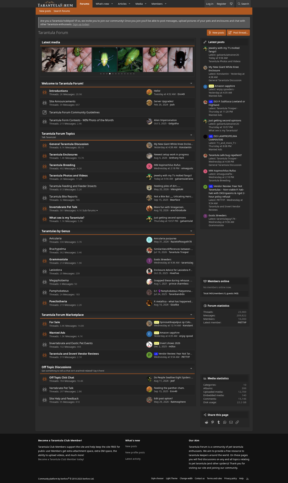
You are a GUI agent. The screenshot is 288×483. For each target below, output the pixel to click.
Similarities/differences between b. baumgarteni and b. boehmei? (191, 248)
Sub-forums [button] (89, 210)
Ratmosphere (178, 401)
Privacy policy (230, 478)
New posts (45, 10)
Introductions (58, 91)
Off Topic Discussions (56, 367)
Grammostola (58, 259)
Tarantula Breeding (62, 165)
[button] (112, 4)
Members (157, 3)
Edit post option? (163, 398)
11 (131, 73)
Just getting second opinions (170, 217)
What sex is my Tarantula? (66, 218)
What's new (102, 3)
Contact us (200, 478)
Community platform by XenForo (66, 478)
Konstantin (185, 147)
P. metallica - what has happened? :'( (174, 301)
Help (241, 478)
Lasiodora (55, 270)
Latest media (51, 42)
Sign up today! (81, 24)
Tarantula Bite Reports (63, 196)
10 (127, 73)
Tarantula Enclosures (63, 154)
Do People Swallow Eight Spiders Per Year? (177, 377)
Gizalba (174, 304)
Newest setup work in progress (171, 154)
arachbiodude (178, 210)
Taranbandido (176, 294)
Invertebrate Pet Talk (63, 207)
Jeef (172, 380)
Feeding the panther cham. (169, 388)
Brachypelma (57, 249)
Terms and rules (214, 478)
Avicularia (55, 238)
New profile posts (135, 452)
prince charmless (178, 283)
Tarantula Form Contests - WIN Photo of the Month (81, 120)
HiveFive (174, 273)
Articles (122, 3)
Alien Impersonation (165, 120)
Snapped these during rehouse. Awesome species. (182, 280)
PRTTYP (186, 356)
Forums (84, 3)
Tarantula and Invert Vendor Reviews (74, 354)
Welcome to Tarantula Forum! (62, 83)
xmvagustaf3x (189, 168)
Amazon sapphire (167, 332)
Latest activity (132, 458)
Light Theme (172, 478)
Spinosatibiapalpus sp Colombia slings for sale (183, 322)
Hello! (157, 90)
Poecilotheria (58, 301)
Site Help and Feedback (64, 398)
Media (139, 3)
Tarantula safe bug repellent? (225, 155)
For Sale (54, 322)
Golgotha (173, 123)
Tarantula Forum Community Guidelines (74, 112)
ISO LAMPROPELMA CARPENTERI (223, 137)
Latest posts (216, 42)
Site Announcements (62, 101)
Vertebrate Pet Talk (61, 388)
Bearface (175, 199)
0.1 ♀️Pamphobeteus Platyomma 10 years (177, 290)
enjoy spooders (187, 336)
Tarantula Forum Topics (58, 134)
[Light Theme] (231, 4)
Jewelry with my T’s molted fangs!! (173, 175)
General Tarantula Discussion (69, 144)
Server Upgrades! (164, 101)
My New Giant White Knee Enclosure (174, 144)
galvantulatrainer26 (186, 178)
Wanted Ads (57, 332)
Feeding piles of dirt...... (167, 186)
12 (133, 73)
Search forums (62, 10)
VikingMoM (177, 189)
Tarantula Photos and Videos (68, 175)
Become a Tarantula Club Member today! (61, 459)
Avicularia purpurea (165, 238)
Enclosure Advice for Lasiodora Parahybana (178, 270)
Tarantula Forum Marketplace (63, 315)
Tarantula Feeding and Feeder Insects (72, 186)
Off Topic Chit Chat (61, 377)
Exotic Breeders (162, 259)
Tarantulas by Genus (56, 231)
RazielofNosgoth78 (181, 241)
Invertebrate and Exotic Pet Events (71, 343)
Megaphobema (59, 280)
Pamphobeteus (59, 291)
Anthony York (176, 157)
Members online (218, 281)
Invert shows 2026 (167, 343)
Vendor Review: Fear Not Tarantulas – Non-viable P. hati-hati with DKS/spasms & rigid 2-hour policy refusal (227, 191)
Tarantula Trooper (179, 252)
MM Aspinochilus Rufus (167, 164)
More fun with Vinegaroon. (169, 207)
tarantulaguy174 (191, 262)
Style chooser (157, 478)
